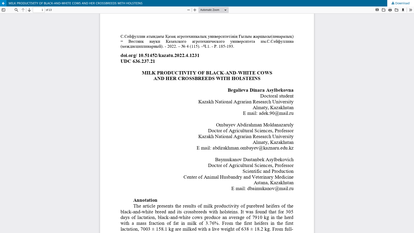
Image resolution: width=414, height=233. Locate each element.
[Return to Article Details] (3, 3)
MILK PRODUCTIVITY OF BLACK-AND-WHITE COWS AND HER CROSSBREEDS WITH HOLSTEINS (76, 3)
